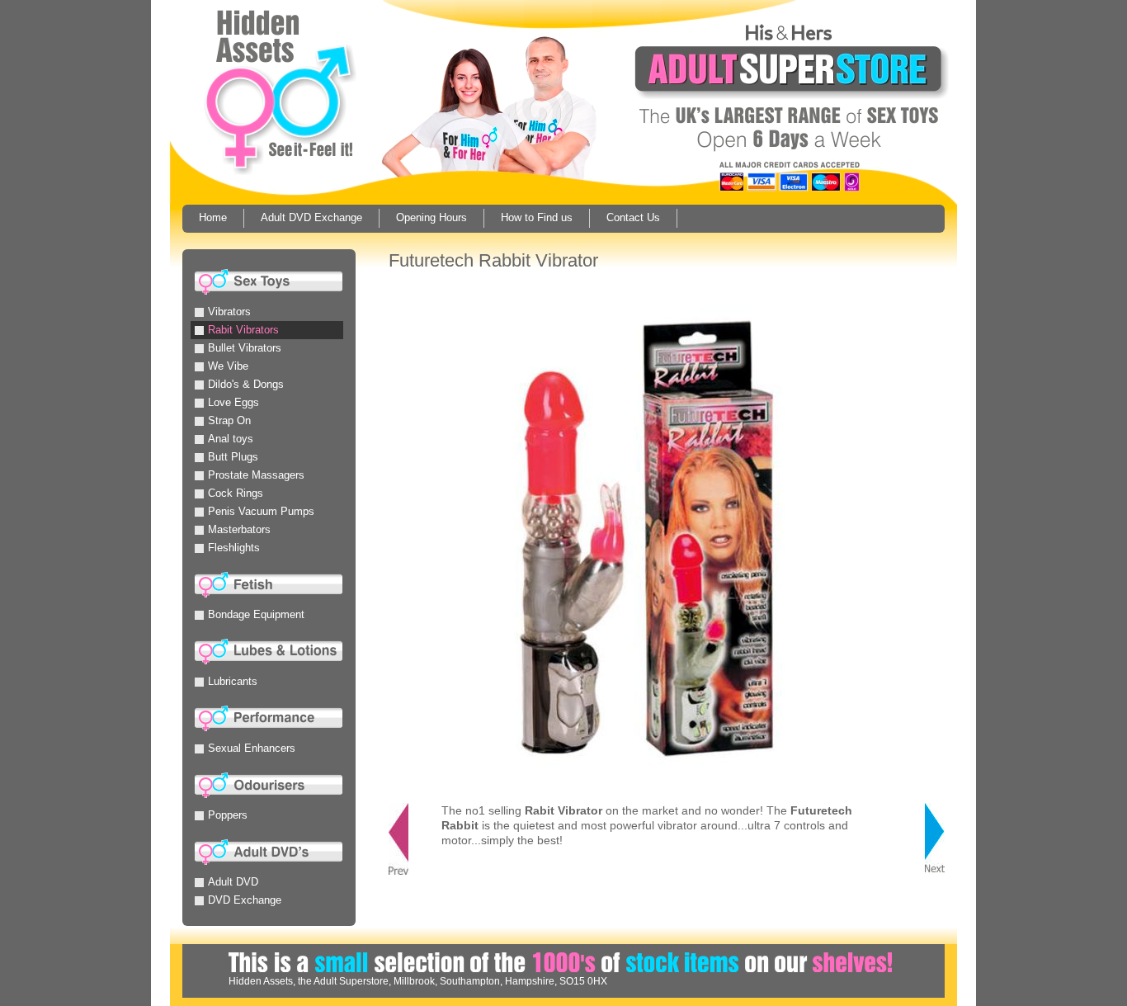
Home (213, 217)
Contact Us (633, 217)
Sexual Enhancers (251, 748)
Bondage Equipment (256, 614)
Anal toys (230, 438)
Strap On (229, 420)
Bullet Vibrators (244, 348)
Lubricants (232, 681)
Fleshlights (234, 547)
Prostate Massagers (256, 475)
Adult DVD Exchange (311, 217)
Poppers (228, 815)
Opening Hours (431, 217)
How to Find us (537, 217)
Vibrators (229, 311)
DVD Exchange (244, 900)
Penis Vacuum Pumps (261, 511)
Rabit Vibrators (243, 330)
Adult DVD (233, 882)
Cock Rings (235, 493)
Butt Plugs (233, 457)
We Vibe (228, 366)
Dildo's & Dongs (246, 384)
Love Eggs (233, 402)
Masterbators (239, 529)
